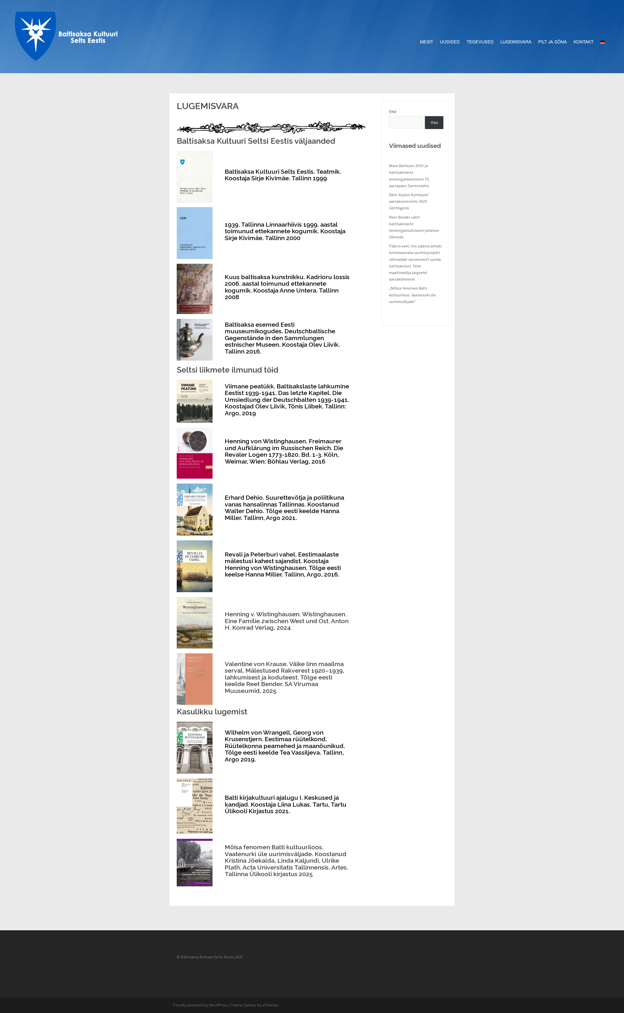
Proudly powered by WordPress (200, 1005)
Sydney (250, 1005)
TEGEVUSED (480, 41)
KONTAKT (584, 41)
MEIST (426, 41)
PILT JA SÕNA (552, 41)
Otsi (392, 111)
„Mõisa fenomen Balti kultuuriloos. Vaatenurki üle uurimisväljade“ (412, 295)
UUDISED (450, 41)
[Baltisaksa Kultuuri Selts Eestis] (69, 41)
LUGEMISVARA (515, 41)
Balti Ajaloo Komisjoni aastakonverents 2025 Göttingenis (408, 201)
